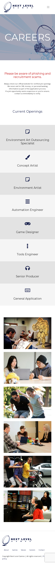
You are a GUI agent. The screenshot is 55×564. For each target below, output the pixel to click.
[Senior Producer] (27, 268)
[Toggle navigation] (48, 7)
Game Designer (27, 232)
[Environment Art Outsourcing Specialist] (27, 131)
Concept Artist (27, 165)
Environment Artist (28, 188)
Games (14, 550)
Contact (42, 550)
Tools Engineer (27, 254)
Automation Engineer (27, 210)
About (6, 550)
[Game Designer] (27, 223)
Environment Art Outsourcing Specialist (27, 141)
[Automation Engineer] (27, 201)
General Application (27, 298)
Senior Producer (27, 276)
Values (23, 550)
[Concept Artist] (27, 157)
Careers (32, 550)
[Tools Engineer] (27, 246)
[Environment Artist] (27, 179)
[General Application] (27, 290)
